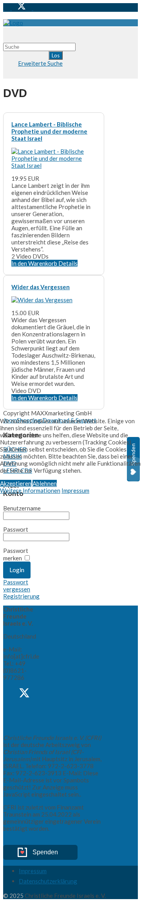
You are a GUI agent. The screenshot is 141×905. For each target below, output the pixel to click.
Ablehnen (45, 483)
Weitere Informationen (30, 490)
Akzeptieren (15, 483)
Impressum (75, 490)
